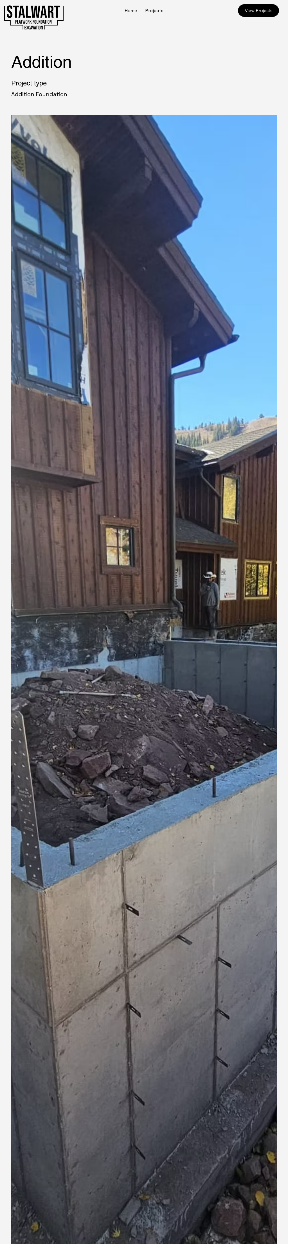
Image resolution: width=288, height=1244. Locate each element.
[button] (258, 10)
